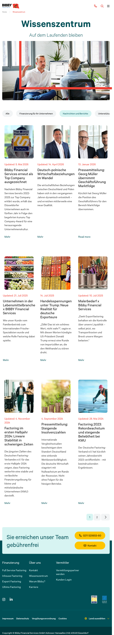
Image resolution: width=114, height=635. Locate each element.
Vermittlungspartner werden (67, 572)
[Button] (102, 6)
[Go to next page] (105, 517)
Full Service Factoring (14, 570)
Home (4, 12)
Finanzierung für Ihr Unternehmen (36, 113)
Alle (7, 113)
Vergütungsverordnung (44, 618)
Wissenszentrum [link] (19, 12)
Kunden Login (64, 579)
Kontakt (92, 545)
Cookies (63, 618)
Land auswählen (97, 618)
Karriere (33, 587)
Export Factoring (11, 581)
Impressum (7, 618)
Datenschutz (22, 618)
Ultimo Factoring (11, 587)
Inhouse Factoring (12, 575)
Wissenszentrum (38, 575)
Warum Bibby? (37, 581)
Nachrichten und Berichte (75, 113)
